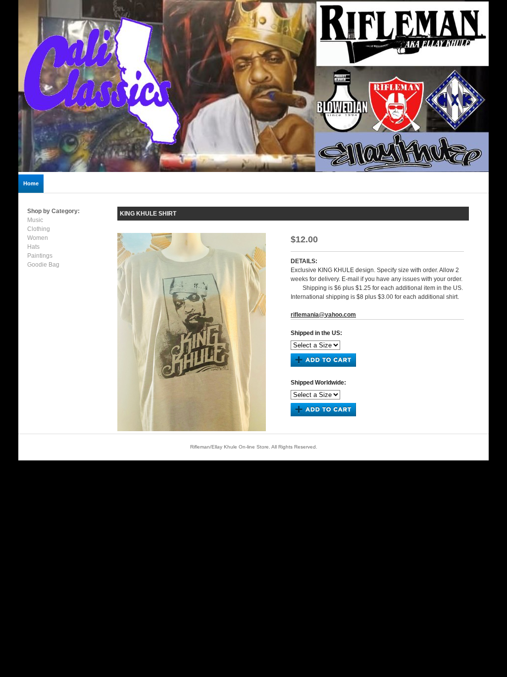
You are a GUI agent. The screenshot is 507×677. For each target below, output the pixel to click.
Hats (33, 246)
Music (35, 220)
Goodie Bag (43, 264)
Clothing (38, 229)
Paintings (39, 255)
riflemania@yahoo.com (323, 314)
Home (31, 183)
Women (37, 237)
